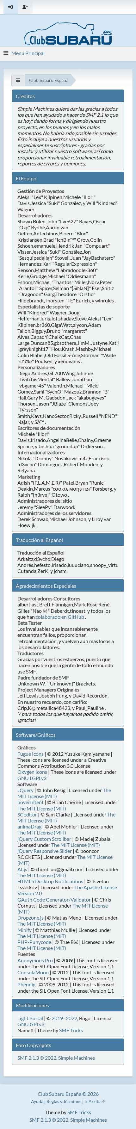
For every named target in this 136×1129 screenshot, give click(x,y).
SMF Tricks (71, 1030)
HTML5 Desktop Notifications (50, 881)
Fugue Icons (30, 754)
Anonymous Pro (35, 960)
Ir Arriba (93, 1101)
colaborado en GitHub (60, 617)
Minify (24, 930)
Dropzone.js (30, 918)
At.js (22, 869)
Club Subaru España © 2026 (68, 1094)
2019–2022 (64, 1018)
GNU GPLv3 (30, 1024)
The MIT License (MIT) (41, 808)
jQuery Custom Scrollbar (44, 839)
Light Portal (30, 1018)
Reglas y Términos (63, 1101)
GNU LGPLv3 (31, 778)
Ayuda (37, 1101)
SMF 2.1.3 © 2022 (36, 1058)
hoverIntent (30, 802)
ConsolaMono (33, 972)
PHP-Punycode (34, 942)
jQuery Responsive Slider (44, 851)
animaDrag (29, 826)
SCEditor (27, 814)
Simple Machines (76, 1058)
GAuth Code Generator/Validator (54, 899)
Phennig (26, 984)
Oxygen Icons (32, 772)
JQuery (25, 790)
